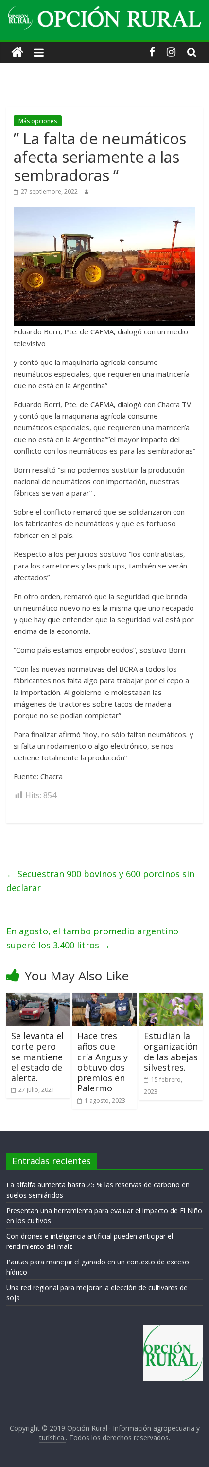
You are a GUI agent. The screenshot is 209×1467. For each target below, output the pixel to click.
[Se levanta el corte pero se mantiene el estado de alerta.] (38, 998)
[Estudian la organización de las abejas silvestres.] (171, 998)
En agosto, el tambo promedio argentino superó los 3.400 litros (92, 938)
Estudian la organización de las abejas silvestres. (171, 1051)
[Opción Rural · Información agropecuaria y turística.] (17, 52)
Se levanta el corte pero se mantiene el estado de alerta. (37, 1056)
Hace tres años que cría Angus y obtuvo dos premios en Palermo (102, 1062)
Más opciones (37, 121)
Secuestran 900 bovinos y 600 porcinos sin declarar (100, 881)
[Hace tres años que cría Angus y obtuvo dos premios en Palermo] (104, 998)
